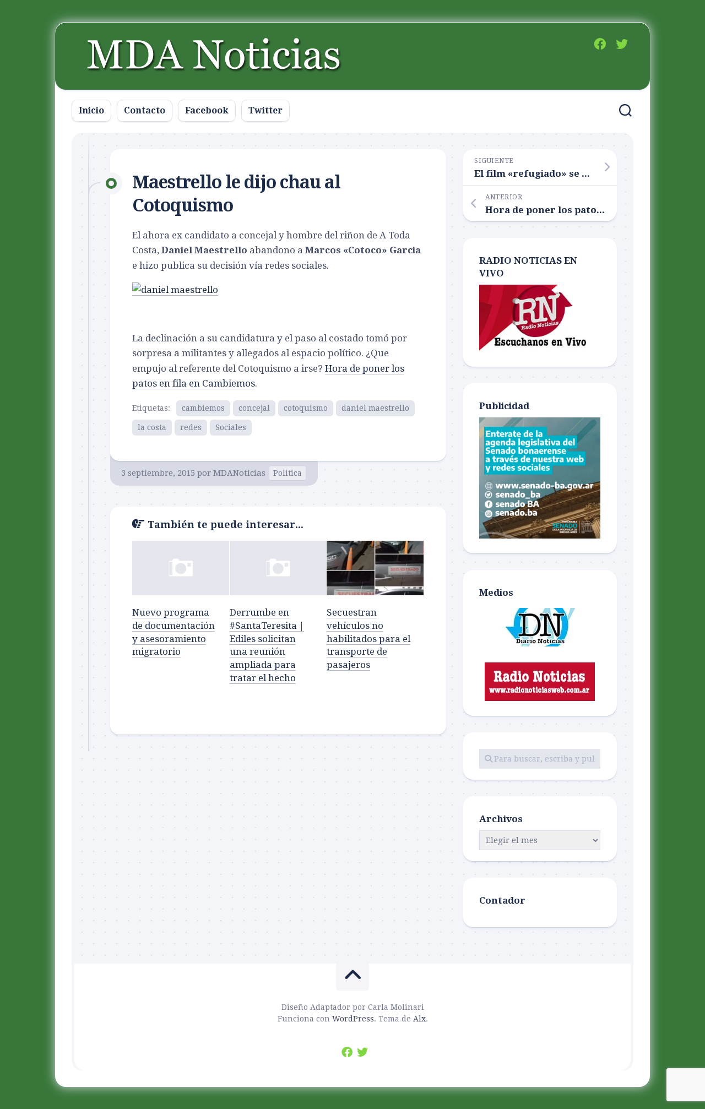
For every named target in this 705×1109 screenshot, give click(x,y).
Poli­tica (287, 473)
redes (191, 427)
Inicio (91, 110)
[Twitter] (622, 44)
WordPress (353, 1018)
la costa (152, 427)
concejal (254, 408)
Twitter (265, 110)
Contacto (144, 110)
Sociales (230, 427)
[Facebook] (600, 44)
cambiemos (203, 408)
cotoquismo (306, 408)
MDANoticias (239, 473)
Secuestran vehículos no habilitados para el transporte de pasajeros (368, 638)
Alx (419, 1018)
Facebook (207, 110)
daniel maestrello (375, 408)
